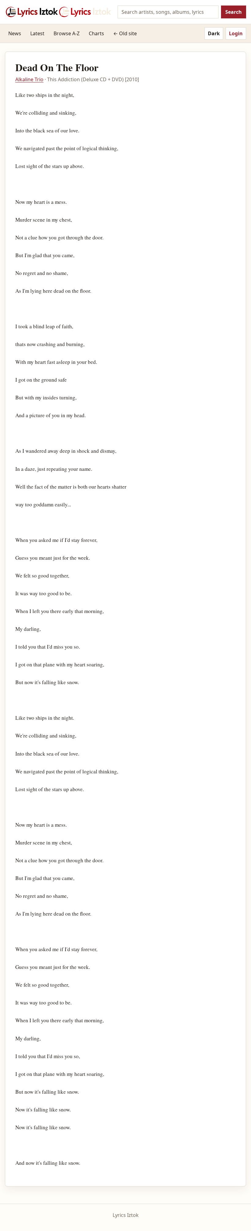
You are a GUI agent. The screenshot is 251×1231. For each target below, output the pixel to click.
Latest (37, 33)
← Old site (125, 33)
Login (236, 33)
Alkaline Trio (29, 79)
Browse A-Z (67, 33)
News (14, 33)
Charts (96, 33)
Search (233, 12)
